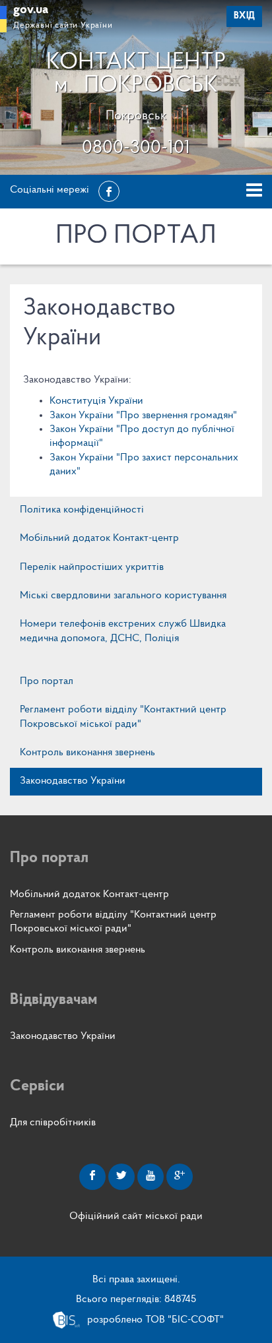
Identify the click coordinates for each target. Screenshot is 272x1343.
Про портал (46, 681)
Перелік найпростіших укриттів (92, 567)
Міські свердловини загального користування (123, 595)
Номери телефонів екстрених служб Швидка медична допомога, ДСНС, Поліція (123, 631)
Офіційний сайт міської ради (136, 1216)
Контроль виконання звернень (87, 752)
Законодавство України (72, 781)
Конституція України (96, 401)
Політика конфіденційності (82, 510)
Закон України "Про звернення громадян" (143, 415)
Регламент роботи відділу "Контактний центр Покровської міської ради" (123, 716)
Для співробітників (53, 1122)
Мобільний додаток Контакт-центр (99, 538)
